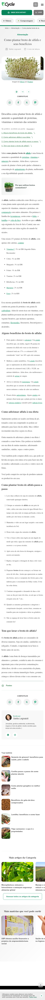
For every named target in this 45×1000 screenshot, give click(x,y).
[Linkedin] (8, 734)
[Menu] (42, 4)
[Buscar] (35, 4)
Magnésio (9, 287)
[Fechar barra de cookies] (41, 995)
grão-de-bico (16, 220)
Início (7, 28)
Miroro (22, 82)
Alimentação (15, 28)
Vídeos (8, 21)
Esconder (30, 129)
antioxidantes (21, 395)
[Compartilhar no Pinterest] (35, 102)
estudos (35, 395)
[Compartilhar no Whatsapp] (9, 102)
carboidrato (6, 310)
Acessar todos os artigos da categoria (22, 896)
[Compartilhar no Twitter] (27, 102)
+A (23, 92)
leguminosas (15, 216)
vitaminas (34, 157)
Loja (40, 12)
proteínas (25, 157)
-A (28, 92)
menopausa (26, 382)
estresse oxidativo (15, 402)
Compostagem (26, 21)
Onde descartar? (18, 12)
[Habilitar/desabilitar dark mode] (16, 92)
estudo (37, 340)
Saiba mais (33, 997)
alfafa (28, 153)
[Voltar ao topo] (40, 985)
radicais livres (37, 402)
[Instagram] (15, 734)
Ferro (8, 293)
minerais (5, 161)
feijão (34, 216)
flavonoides (15, 322)
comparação (6, 212)
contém (21, 242)
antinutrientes (20, 169)
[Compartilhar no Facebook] (18, 102)
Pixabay (30, 82)
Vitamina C (10, 249)
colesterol (28, 340)
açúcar (17, 376)
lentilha (4, 220)
